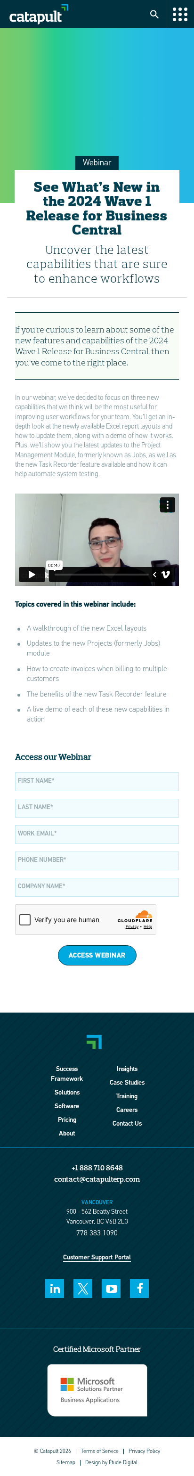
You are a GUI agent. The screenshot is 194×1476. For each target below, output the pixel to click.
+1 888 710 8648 (97, 1167)
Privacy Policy (144, 1451)
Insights (127, 1069)
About (67, 1133)
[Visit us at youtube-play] (111, 1288)
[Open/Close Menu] (180, 14)
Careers (126, 1110)
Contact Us (127, 1123)
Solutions (67, 1092)
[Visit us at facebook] (139, 1288)
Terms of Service (100, 1451)
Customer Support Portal (97, 1257)
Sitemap (66, 1463)
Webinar (97, 163)
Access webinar (97, 955)
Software (67, 1106)
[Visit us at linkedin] (54, 1288)
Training (126, 1096)
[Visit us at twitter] (82, 1288)
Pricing (67, 1120)
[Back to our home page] (83, 14)
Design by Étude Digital (111, 1463)
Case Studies (127, 1083)
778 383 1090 (97, 1233)
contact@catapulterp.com (97, 1179)
